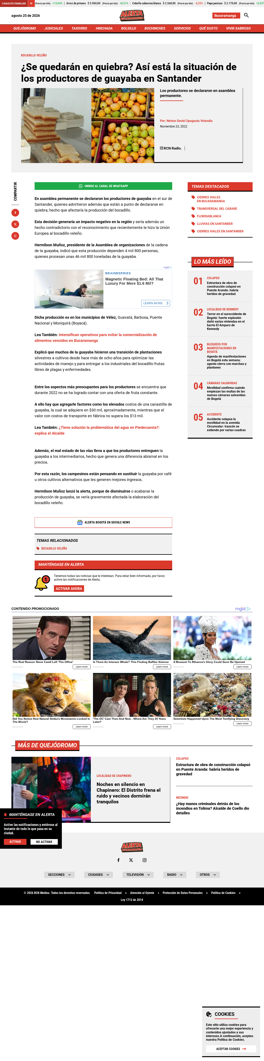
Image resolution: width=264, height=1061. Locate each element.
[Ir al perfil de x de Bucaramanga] (131, 860)
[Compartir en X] (15, 224)
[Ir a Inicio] (132, 15)
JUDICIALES (53, 28)
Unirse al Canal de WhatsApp (106, 186)
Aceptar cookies (228, 1049)
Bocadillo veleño (54, 548)
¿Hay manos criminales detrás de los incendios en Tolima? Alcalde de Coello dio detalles (212, 808)
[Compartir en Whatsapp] (15, 236)
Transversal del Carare (217, 209)
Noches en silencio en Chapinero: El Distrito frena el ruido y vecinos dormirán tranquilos (129, 793)
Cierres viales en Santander (220, 231)
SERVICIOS (182, 28)
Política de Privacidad (108, 893)
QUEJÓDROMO (24, 28)
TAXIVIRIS (79, 28)
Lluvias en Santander (215, 224)
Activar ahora (69, 588)
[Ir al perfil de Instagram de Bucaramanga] (144, 860)
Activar (15, 842)
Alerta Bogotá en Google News (107, 522)
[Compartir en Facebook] (15, 213)
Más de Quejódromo (47, 745)
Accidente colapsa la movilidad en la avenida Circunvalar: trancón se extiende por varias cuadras (226, 424)
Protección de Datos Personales (183, 893)
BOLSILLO (128, 28)
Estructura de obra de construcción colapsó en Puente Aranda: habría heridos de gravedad (224, 288)
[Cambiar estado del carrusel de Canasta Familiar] (31, 3)
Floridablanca (209, 216)
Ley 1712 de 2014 (132, 899)
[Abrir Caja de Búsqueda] (246, 16)
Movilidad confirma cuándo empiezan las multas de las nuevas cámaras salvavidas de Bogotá (226, 393)
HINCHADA (104, 28)
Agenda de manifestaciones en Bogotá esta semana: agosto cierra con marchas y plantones (226, 362)
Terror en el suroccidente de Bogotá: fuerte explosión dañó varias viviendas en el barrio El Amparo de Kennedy (226, 321)
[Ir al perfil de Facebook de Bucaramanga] (118, 860)
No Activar (44, 842)
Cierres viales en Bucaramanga (211, 199)
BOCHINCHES (155, 28)
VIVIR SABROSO (238, 28)
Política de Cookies (230, 1039)
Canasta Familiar (14, 3)
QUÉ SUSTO (208, 28)
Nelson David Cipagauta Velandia (190, 121)
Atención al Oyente (142, 893)
